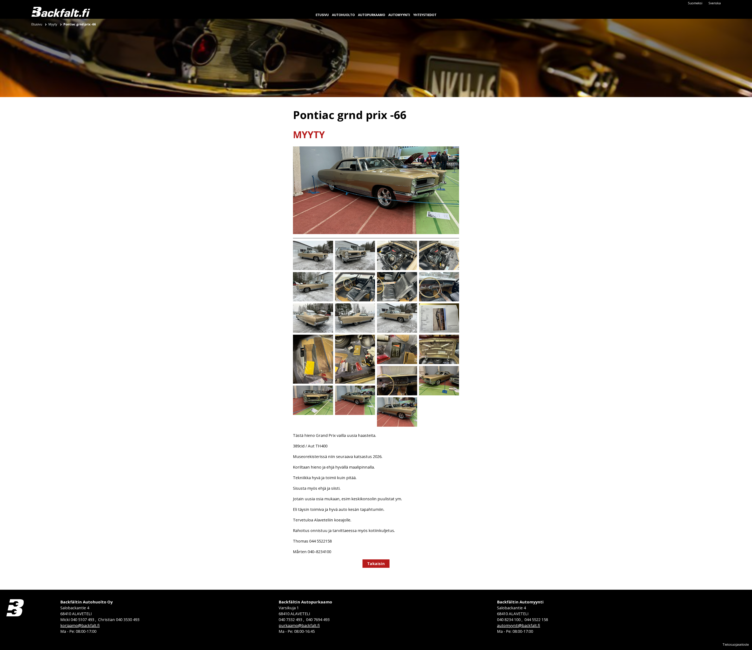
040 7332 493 (290, 619)
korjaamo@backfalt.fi (80, 625)
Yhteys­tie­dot (425, 15)
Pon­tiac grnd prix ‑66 (79, 24)
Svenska (715, 3)
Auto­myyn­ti (399, 15)
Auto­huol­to (343, 15)
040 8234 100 (509, 619)
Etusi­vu (322, 15)
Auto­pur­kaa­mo (371, 15)
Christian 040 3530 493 (118, 619)
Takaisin (376, 563)
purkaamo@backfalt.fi (299, 625)
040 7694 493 (318, 619)
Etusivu (37, 24)
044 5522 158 (536, 619)
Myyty (53, 24)
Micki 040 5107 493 (77, 619)
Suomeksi (695, 3)
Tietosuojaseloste (735, 644)
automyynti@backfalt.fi (518, 625)
